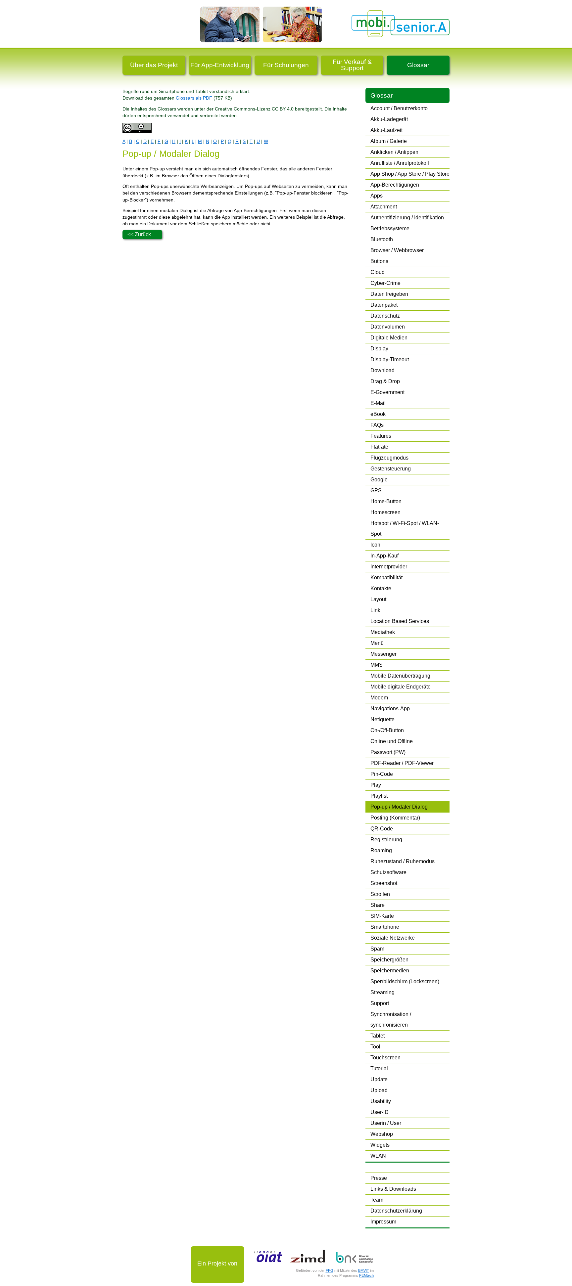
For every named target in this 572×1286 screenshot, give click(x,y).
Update (379, 1079)
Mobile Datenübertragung (400, 676)
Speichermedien (389, 970)
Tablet (377, 1036)
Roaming (381, 850)
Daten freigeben (389, 294)
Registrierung (386, 839)
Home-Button (386, 501)
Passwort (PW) (387, 752)
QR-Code (381, 828)
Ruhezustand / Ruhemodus (402, 861)
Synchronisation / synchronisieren (390, 1019)
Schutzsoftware (388, 872)
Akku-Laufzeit (386, 130)
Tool (375, 1046)
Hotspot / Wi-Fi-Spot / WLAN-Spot (404, 528)
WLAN (378, 1156)
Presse (378, 1178)
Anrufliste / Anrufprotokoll (399, 163)
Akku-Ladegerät (389, 119)
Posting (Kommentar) (395, 817)
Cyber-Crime (385, 283)
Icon (375, 545)
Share (377, 905)
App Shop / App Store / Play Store (410, 174)
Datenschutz (385, 316)
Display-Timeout (389, 359)
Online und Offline (391, 741)
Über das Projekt (154, 65)
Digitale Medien (388, 337)
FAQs (377, 425)
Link (375, 610)
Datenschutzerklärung (396, 1211)
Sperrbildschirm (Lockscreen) (404, 981)
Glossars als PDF (194, 98)
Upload (379, 1090)
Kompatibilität (386, 577)
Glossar (418, 65)
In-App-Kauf (384, 555)
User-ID (379, 1112)
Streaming (382, 992)
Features (380, 436)
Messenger (383, 654)
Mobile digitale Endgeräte (400, 686)
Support (379, 1003)
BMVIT (363, 1270)
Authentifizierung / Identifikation (407, 217)
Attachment (383, 206)
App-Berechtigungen (394, 185)
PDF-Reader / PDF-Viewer (402, 763)
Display (379, 348)
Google (379, 479)
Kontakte (380, 588)
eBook (378, 414)
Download (382, 370)
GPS (376, 490)
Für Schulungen (286, 65)
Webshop (381, 1134)
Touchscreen (385, 1057)
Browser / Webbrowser (397, 250)
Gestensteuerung (390, 468)
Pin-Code (381, 774)
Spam (377, 949)
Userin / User (385, 1123)
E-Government (387, 392)
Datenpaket (384, 305)
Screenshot (383, 883)
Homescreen (385, 512)
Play (375, 785)
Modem (379, 697)
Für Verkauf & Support (352, 64)
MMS (376, 665)
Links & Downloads (393, 1189)
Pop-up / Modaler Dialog (399, 807)
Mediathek (382, 632)
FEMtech (366, 1275)
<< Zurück (139, 234)
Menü (377, 643)
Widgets (380, 1145)
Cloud (377, 272)
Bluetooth (381, 239)
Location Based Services (399, 621)
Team (376, 1200)
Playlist (379, 796)
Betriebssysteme (389, 228)
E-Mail (378, 403)
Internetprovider (388, 566)
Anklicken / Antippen (394, 152)
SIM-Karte (382, 916)
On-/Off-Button (387, 730)
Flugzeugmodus (389, 458)
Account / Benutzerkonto (399, 108)
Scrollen (380, 894)
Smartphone (384, 927)
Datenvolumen (387, 327)
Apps (376, 196)
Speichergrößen (389, 959)
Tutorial (379, 1068)
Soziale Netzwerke (392, 938)
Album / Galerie (388, 141)
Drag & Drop (385, 381)
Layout (378, 599)
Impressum (383, 1221)
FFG (329, 1270)
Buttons (379, 261)
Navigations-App (390, 708)
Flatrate (379, 447)
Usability (380, 1101)
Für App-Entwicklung (219, 65)
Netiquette (382, 719)
